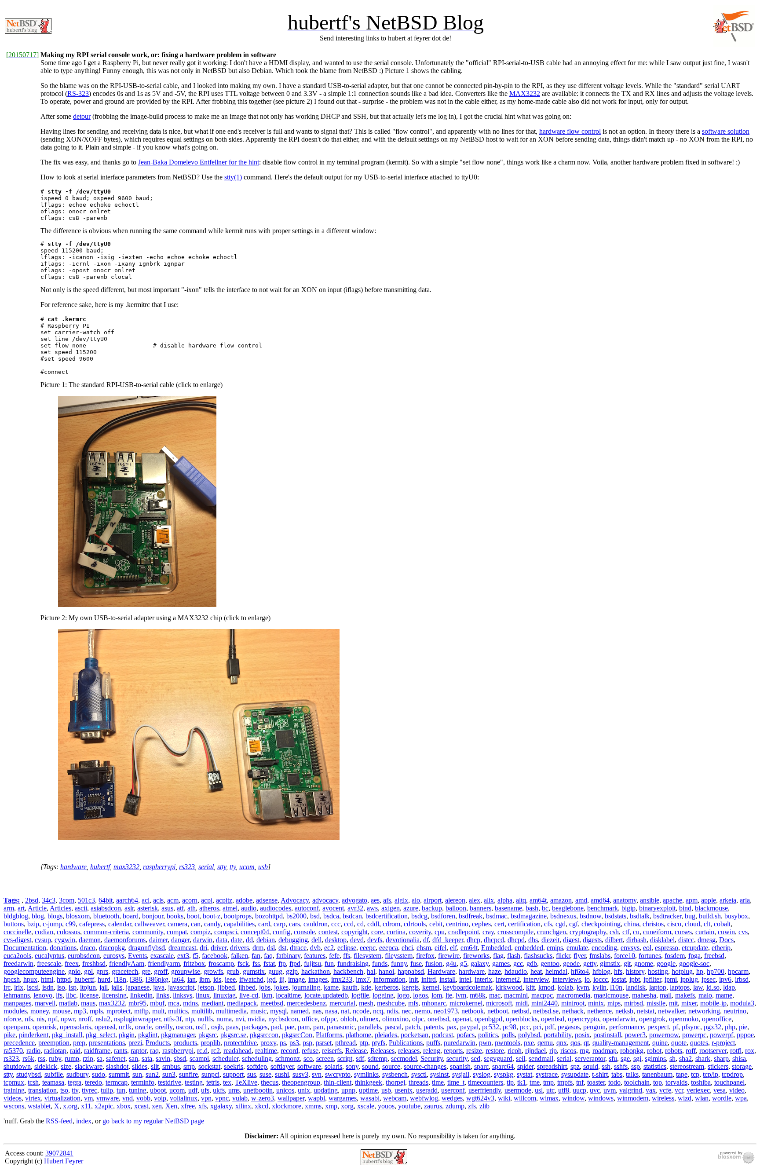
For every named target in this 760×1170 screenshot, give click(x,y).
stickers (718, 1066)
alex (474, 900)
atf (180, 908)
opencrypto (583, 1019)
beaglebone (568, 908)
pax (451, 1027)
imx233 (341, 979)
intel (465, 979)
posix (582, 1034)
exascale (162, 955)
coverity (420, 932)
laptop (657, 987)
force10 (624, 955)
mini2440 (544, 1003)
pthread (345, 1042)
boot (193, 916)
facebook (214, 955)
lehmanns (17, 995)
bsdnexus (563, 916)
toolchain (637, 1082)
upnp (348, 1090)
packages (254, 1027)
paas (232, 1027)
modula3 (742, 1003)
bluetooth (106, 916)
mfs (413, 1003)
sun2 (152, 1074)
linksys (182, 995)
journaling (306, 987)
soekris (233, 1066)
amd (581, 900)
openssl (105, 1027)
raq (154, 1050)
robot (654, 1050)
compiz (200, 932)
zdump (455, 1106)
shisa (739, 1058)
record (289, 1050)
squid (590, 1066)
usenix (404, 1090)
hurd (104, 979)
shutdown (17, 1066)
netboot (497, 1011)
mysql (278, 1011)
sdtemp (377, 1058)
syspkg (503, 1074)
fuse (416, 963)
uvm (609, 1090)
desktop (336, 939)
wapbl (316, 1098)
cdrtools (415, 924)
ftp (282, 963)
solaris (333, 1066)
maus (88, 1003)
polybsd (529, 1034)
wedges (452, 1098)
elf (453, 947)
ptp (363, 1042)
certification (524, 924)
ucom (247, 866)
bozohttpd (269, 916)
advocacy (325, 900)
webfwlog (424, 1098)
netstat (645, 1011)
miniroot (573, 1003)
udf (192, 1090)
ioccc (600, 979)
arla (745, 900)
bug (690, 916)
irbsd (742, 979)
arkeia (728, 900)
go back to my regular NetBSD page (153, 1121)
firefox (425, 955)
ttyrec (89, 1090)
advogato (354, 900)
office (310, 1019)
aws (372, 908)
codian (44, 932)
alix (489, 900)
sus (251, 1074)
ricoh (515, 1050)
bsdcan (352, 916)
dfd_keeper (447, 939)
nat (345, 1011)
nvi (239, 1019)
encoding (604, 947)
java (158, 987)
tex (227, 1082)
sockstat (209, 1066)
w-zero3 (262, 1098)
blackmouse (711, 908)
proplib (210, 1042)
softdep (257, 1066)
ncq (378, 1011)
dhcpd (516, 939)
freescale (49, 963)
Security (431, 1058)
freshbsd (94, 963)
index (83, 1121)
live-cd (248, 995)
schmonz (287, 1058)
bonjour (152, 916)
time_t (455, 1082)
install (447, 979)
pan (318, 1027)
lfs (59, 995)
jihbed (247, 987)
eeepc (368, 947)
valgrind (630, 1090)
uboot (158, 1090)
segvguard (498, 1058)
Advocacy (295, 900)
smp (189, 1066)
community (147, 932)
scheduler (225, 1058)
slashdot (117, 1066)
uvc (595, 1090)
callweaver (149, 924)
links (162, 995)
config (281, 932)
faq (268, 955)
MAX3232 (524, 93)
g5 (463, 963)
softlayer (282, 1066)
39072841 (59, 1153)
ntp (189, 1019)
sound (370, 1066)
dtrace (298, 947)
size (66, 1066)
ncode (361, 1011)
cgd (560, 924)
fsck (243, 963)
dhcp (473, 939)
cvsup (43, 939)
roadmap (604, 1050)
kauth (350, 987)
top (657, 1082)
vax (651, 1090)
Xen (171, 1106)
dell (316, 939)
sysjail (460, 1074)
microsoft (499, 1003)
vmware (107, 1098)
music (258, 1011)
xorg (347, 1106)
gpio (74, 971)
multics (178, 1011)
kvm (583, 987)
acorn (189, 900)
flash (513, 955)
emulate (577, 947)
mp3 (80, 1011)
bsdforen (443, 916)
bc (545, 908)
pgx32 (712, 1027)
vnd (127, 1098)
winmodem (632, 1098)
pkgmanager (178, 1034)
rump (72, 1058)
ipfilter (652, 979)
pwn (485, 1042)
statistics (654, 1066)
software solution (725, 131)
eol (647, 947)
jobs (264, 987)
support (233, 1074)
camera (177, 924)
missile (656, 1003)
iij (282, 979)
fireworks (476, 955)
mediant (212, 1003)
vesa (719, 1090)
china (631, 924)
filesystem (367, 955)
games (501, 963)
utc (550, 1090)
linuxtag (224, 995)
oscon (184, 1027)
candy (212, 924)
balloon (456, 908)
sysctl (419, 1074)
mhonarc (434, 1003)
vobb (143, 1098)
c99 (71, 924)
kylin (599, 987)
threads (418, 1082)
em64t (469, 947)
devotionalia (403, 939)
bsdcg (419, 916)
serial (206, 866)
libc (71, 995)
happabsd (411, 971)
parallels (369, 1027)
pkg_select (100, 1034)
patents (433, 1027)
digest (571, 939)
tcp (695, 1074)
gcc (518, 963)
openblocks (521, 1019)
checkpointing (601, 924)
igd (271, 979)
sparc (481, 1066)
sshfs (621, 1066)
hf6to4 (580, 971)
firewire (449, 955)
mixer (689, 1003)
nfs (29, 1019)
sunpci (210, 1074)
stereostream (687, 1066)
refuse (310, 1050)
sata (147, 1058)
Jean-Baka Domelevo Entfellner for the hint (198, 162)
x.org (70, 1106)
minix (596, 1003)
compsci (225, 932)
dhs (533, 939)
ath (191, 908)
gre (146, 971)
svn (317, 1074)
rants (120, 1050)
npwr (68, 1019)
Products (158, 1042)
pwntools (507, 1042)
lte (449, 995)
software (309, 1066)
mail (666, 995)
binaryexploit (657, 908)
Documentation (25, 947)
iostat (618, 979)
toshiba (701, 1082)
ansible (649, 900)
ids (217, 979)
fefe (334, 955)
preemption (53, 1042)
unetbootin (258, 1090)
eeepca (388, 947)
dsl (271, 947)
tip (510, 1082)
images (318, 979)
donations (63, 947)
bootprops (238, 916)
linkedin (141, 995)
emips (555, 947)
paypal (469, 1027)
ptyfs (378, 1042)
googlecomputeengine (34, 971)
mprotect (118, 1011)
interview (536, 979)
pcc (525, 1027)
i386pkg (157, 979)
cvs (743, 932)
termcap (117, 1082)
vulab (240, 1098)
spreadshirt (552, 1066)
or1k (125, 1027)
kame (331, 987)
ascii (81, 908)
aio (416, 900)
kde (366, 987)
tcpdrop (732, 1074)
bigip (628, 908)
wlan (702, 1098)
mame (724, 995)
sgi (637, 1058)
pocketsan (414, 1034)
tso (64, 1090)
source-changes (425, 1066)
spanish (460, 1066)
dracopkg (112, 947)
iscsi (33, 987)
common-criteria (106, 932)
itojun (88, 987)
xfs (202, 1106)
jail (103, 987)
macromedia (573, 995)
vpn (206, 1098)
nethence (599, 1011)
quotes (699, 1042)
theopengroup (301, 1082)
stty (221, 866)
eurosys (113, 955)
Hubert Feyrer (63, 1161)
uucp (579, 1090)
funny (399, 963)
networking (704, 1011)
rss (41, 1058)
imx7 (363, 979)
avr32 (355, 908)
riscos (568, 1050)
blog (38, 916)
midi (521, 1003)
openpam (16, 1027)
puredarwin (459, 1042)
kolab (565, 987)
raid (75, 1050)
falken (239, 955)
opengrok (652, 1019)
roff (691, 1050)
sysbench (395, 1074)
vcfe (665, 1090)
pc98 (509, 1027)
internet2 (508, 979)
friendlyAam (126, 963)
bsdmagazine (529, 916)
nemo (422, 1011)
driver (219, 947)
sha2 (685, 1058)
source (391, 1066)
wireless (663, 1098)
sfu (613, 1058)
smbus (171, 1066)
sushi (282, 1074)
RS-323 (78, 93)
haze (494, 971)
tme (535, 1082)
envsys (630, 947)
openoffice (716, 1019)
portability (557, 1034)
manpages (17, 1003)
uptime (368, 1090)
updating (326, 1090)
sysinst (439, 1074)
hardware (73, 866)
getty (589, 963)
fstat (269, 963)
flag (498, 955)
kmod (546, 987)
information (389, 979)
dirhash (636, 939)
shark (702, 1058)
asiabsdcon (106, 908)
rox (749, 1050)
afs (387, 900)
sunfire (188, 1074)
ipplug (689, 979)
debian (265, 939)
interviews (566, 979)
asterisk (147, 908)
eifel (440, 947)
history (635, 971)
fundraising (353, 963)
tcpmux (14, 1082)
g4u (451, 963)
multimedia (231, 1011)
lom (436, 995)
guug (275, 971)
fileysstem (399, 955)
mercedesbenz (306, 1003)
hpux (30, 979)
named (299, 1011)
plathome (358, 1034)
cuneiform (657, 932)
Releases (382, 1050)
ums (234, 1090)
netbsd (521, 1011)
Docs (726, 939)
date (236, 939)
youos (386, 1106)
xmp (331, 1106)
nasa (331, 1011)
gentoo (550, 963)
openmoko (683, 1019)
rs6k (28, 1058)
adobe (244, 900)
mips (614, 1003)
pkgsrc (207, 1034)
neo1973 (446, 1011)
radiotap (55, 1050)
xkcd (261, 1106)
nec (406, 1011)
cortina (396, 932)
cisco (674, 924)
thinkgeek (368, 1082)
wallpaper (291, 1098)
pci (537, 1027)
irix (18, 987)
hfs (618, 971)
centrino (457, 924)
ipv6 (725, 979)
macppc (542, 995)
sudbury (77, 1074)
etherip (721, 947)
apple (708, 900)
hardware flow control (570, 131)
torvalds (676, 1082)
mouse (61, 1011)
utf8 (563, 1090)
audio (248, 908)
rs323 (187, 866)
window (573, 1098)
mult (158, 1011)
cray (488, 932)
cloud (692, 924)
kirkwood (509, 987)
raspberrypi (159, 866)
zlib (484, 1106)
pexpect (658, 1027)
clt (707, 924)
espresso (666, 947)
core (377, 932)
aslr (129, 908)
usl (539, 1090)
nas (317, 1011)
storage (742, 1066)
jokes (281, 987)
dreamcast (182, 947)
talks (632, 1074)
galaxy (480, 963)
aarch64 (127, 900)
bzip (33, 924)
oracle (143, 1027)
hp (699, 971)
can (196, 924)
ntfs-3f (173, 1019)
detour (82, 116)
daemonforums (125, 939)
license (89, 995)
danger (180, 939)
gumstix (254, 971)
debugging (293, 939)
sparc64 (503, 1066)
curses (683, 932)
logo (403, 995)
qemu (545, 1042)
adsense (267, 900)
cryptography (588, 932)
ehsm (424, 947)
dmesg (707, 939)
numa (224, 1019)
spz (575, 1066)
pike (9, 1034)
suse (265, 1074)
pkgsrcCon (297, 1034)
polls (508, 1034)
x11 (86, 1106)
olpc (418, 1019)
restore (495, 1050)
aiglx (401, 900)
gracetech (125, 971)
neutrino (734, 1011)
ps (283, 1042)
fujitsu (312, 963)
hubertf (100, 866)
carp (279, 924)
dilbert (614, 939)
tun (121, 1090)
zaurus (433, 1106)
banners (480, 908)
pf (675, 1027)
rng (584, 1050)
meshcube (391, 1003)
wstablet (39, 1106)
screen (325, 1058)
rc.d (202, 1050)
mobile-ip (713, 1003)
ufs (205, 1090)
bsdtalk (640, 916)
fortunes (650, 955)
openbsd (552, 1019)
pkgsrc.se (233, 1034)
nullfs (205, 1019)
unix (304, 1090)
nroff (85, 1019)
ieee (230, 979)
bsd (315, 916)
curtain (704, 932)
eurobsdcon (84, 955)
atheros (209, 908)
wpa (741, 1098)
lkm (267, 995)
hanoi (386, 971)
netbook (472, 1011)
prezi (135, 1042)
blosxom (78, 916)
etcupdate (695, 947)
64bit (106, 900)
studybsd (28, 1074)
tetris (212, 1082)
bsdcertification (386, 916)
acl (146, 900)
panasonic (340, 1027)
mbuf (157, 1003)
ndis (392, 1011)
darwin (202, 939)
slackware (88, 1066)
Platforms (329, 1034)
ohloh (348, 1019)
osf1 (202, 1027)
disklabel (662, 939)
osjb (217, 1027)
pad (276, 1027)
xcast (141, 1106)
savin (163, 1058)
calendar (119, 924)
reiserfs (332, 1050)
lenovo (42, 995)
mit (673, 1003)
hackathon (315, 971)
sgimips (655, 1058)
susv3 (300, 1074)
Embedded (496, 947)
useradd (427, 1090)
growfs (213, 971)
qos (575, 1042)
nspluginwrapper (137, 1019)
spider (525, 1066)
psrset (324, 1042)
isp (73, 987)
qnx (561, 1042)
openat (462, 1019)
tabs (616, 1074)
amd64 (600, 900)
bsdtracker (667, 916)
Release (356, 1050)
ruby (55, 1058)
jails (116, 987)
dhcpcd (494, 939)
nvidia (256, 1019)
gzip (292, 971)
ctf (625, 932)
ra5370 (13, 1050)
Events (137, 955)
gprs (102, 971)
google (666, 963)
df (426, 939)
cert (499, 924)
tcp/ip (710, 1074)
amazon (561, 900)
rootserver (713, 1050)
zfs (472, 1106)
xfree (188, 1106)
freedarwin (18, 963)
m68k (478, 995)
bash (532, 908)
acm (173, 900)
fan (256, 955)
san (133, 1058)
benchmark (602, 908)
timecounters (485, 1082)
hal (371, 971)
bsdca (331, 916)
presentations (107, 1042)
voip (160, 1098)
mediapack (242, 1003)
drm (257, 947)
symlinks (366, 1074)
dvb (315, 947)
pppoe (745, 1034)
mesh (366, 1003)
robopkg (631, 1050)
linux (203, 995)
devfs (374, 939)
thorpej (395, 1082)
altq (521, 900)
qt (586, 1042)
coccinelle (17, 932)
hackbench (348, 971)
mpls (96, 1011)
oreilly (163, 1027)
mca (173, 1003)
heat (536, 971)
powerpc (694, 1034)
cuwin (726, 932)
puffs (433, 1042)
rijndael (535, 1050)
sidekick (45, 1066)
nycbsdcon (283, 1019)
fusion (433, 963)
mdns (190, 1003)
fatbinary (288, 955)
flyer (580, 955)
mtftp (141, 1011)
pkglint (147, 1034)
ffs (346, 955)
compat (177, 932)
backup (432, 908)
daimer (158, 939)
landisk (636, 987)
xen (157, 1106)
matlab (68, 1003)
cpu (440, 932)
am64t (538, 900)
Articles (60, 908)
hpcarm (738, 971)
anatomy (624, 900)
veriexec (698, 1090)
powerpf (721, 1034)
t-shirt (600, 1074)
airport (433, 900)
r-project (723, 1042)
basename (508, 908)
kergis (410, 987)
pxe (529, 1042)
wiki (504, 1098)
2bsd (31, 900)
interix (483, 979)
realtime (266, 1050)
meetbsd (271, 1003)
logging (383, 995)
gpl (88, 971)
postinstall (607, 1034)
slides (139, 1066)
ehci (407, 947)
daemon (90, 939)
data (221, 939)
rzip (88, 1058)
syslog (481, 1074)
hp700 (715, 971)
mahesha (644, 995)
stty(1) (233, 177)
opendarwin (619, 1019)
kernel (430, 987)
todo (614, 1082)
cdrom (391, 924)
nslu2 (102, 1019)
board (131, 916)
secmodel (404, 1058)
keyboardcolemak (467, 987)
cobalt (722, 924)
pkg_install (67, 1034)
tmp (548, 1082)
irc (7, 987)
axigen (390, 908)
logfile (360, 995)
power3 (635, 1034)
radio (33, 1050)
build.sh (710, 916)
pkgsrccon (264, 1034)
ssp (635, 1066)
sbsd (180, 1058)
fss (256, 963)
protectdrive (240, 1042)
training (14, 1090)
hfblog (601, 971)
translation (42, 1090)
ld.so (713, 987)
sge (625, 1058)
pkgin (127, 1034)
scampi (199, 1058)
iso (61, 987)
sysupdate (574, 1074)
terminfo (142, 1082)
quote (679, 1042)
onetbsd (438, 1019)
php (730, 1027)
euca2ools (17, 955)
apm (692, 900)
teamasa (53, 1082)
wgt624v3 (480, 1098)
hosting (658, 971)
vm (88, 1098)
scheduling (257, 1058)
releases (409, 1050)
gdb (531, 963)
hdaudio (515, 971)
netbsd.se (546, 1011)
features (314, 955)
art (21, 908)
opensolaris (75, 1027)
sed (475, 1058)
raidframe (97, 1050)
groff (161, 971)
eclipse (346, 947)
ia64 (178, 979)
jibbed (226, 987)
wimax (549, 1098)
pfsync (691, 1027)
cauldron (315, 924)
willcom (525, 1098)
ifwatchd (251, 979)
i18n (120, 979)
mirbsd (633, 1003)
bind (685, 908)
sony (352, 1066)
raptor (138, 1050)
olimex (369, 1019)
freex (72, 963)
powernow (664, 1034)
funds (379, 963)
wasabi (370, 1098)
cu (636, 932)
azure (410, 908)
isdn (48, 987)
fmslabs (599, 955)
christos (653, 924)
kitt (530, 987)
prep (79, 1042)
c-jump (52, 924)
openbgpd (488, 1019)
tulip (107, 1090)
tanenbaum (657, 1074)
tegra (74, 1082)
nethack (573, 1011)
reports (453, 1050)
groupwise (185, 971)
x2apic (104, 1106)
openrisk (44, 1027)
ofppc (329, 1019)
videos (13, 1098)
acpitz (224, 900)
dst (282, 947)
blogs (55, 916)
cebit (435, 924)
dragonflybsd (146, 947)
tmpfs (565, 1082)
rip (553, 1050)
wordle (721, 1098)
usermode (517, 1090)
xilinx (243, 1106)
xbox (124, 1106)
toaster (596, 1082)
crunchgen (551, 932)
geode (571, 963)
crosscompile (515, 932)
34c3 (48, 900)
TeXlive (246, 1082)
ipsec (709, 979)
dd (249, 939)
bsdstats (615, 916)
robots (673, 1050)
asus (167, 908)
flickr (563, 955)
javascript (181, 987)
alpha (504, 900)
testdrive (169, 1082)
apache (672, 900)
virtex (33, 1098)
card (264, 924)
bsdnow (590, 916)
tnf (580, 1082)
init (413, 979)
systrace (547, 1074)
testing (194, 1082)
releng (431, 1050)
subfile (53, 1074)
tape (681, 1074)
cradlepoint (463, 932)
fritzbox (194, 963)
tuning (137, 1090)
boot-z (211, 916)
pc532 (490, 1027)
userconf (453, 1090)
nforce (12, 1019)
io (587, 979)
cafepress (92, 924)
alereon (455, 900)
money (39, 1011)
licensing (114, 995)
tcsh (33, 1082)
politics (488, 1034)
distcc (686, 939)
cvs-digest (17, 939)
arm (9, 908)
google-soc (694, 963)
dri (203, 947)
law (698, 987)
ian (191, 979)
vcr (679, 1090)
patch (412, 1027)
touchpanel (729, 1082)
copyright (354, 932)
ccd (349, 924)
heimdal (556, 971)
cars (294, 924)
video (737, 1090)
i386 (136, 979)
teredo (93, 1082)
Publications (406, 1042)
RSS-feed (59, 1121)
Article (37, 908)
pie (743, 1027)
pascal (393, 1027)
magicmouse (611, 995)
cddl (373, 924)
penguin (594, 1027)
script (344, 1058)
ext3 (183, 955)
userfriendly (484, 1090)
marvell (45, 1003)
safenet (115, 1058)
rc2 (215, 1050)
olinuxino (395, 1019)
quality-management (620, 1042)
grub (233, 971)
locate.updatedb (326, 995)
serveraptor (590, 1058)
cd (360, 924)
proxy (268, 1042)
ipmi (671, 979)
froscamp (221, 963)
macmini (516, 995)
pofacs (466, 1034)
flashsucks (538, 955)
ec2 (329, 947)
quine (660, 1042)
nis (40, 1019)
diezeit (550, 939)
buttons (14, 924)
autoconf (307, 908)
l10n (616, 987)
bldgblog (16, 916)
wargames (343, 1098)
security (457, 1058)
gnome (643, 963)
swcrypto (338, 1074)
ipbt (634, 979)
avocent (333, 908)
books (175, 916)
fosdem (675, 955)
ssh (606, 1066)
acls (158, 900)
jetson (206, 987)
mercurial (342, 1003)
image (296, 979)
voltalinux (183, 1098)
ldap (729, 987)
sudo (98, 1074)
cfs (548, 924)
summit (119, 1074)
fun (329, 963)
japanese (138, 987)
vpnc (222, 1098)
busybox (736, 916)
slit (155, 1066)
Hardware (441, 971)
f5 (195, 955)
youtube (409, 1106)
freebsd (714, 955)
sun (137, 1074)
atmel (230, 908)
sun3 (168, 1074)
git (627, 963)
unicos (285, 1090)
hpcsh (12, 979)
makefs (685, 995)
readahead (237, 1050)
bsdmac (496, 916)
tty (233, 866)
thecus (269, 1082)
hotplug (682, 971)
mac (495, 995)
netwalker (671, 1011)
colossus (68, 932)
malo (705, 995)
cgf (573, 924)
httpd (64, 979)
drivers (239, 947)
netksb (624, 1011)
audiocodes (275, 908)
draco (87, 947)
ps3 (294, 1042)
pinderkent (33, 1034)
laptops (680, 987)
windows (601, 1098)
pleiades (386, 1034)
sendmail (541, 1058)
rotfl (736, 1050)
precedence (19, 1042)
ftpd (294, 963)
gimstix (610, 963)
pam (304, 1027)
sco (308, 1058)
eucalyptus (49, 955)
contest (328, 932)
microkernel (465, 1003)
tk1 (521, 1082)
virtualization (62, 1098)
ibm (204, 979)
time (438, 1082)
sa (99, 1058)
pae (289, 1027)
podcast (442, 1034)
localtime (288, 995)
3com (66, 900)
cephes (481, 924)
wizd (684, 1098)
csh (614, 932)
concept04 (255, 932)
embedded (529, 947)
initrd (428, 979)
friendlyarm (164, 963)
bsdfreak (470, 916)
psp (307, 1042)
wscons (14, 1106)
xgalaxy (221, 1106)
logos (420, 995)
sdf (360, 1058)
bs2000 (296, 916)
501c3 (86, 900)
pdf (549, 1027)
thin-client (337, 1082)
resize (474, 1050)
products (185, 1042)
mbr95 (137, 1003)
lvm (461, 995)
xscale (365, 1106)
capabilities (239, 924)
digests (592, 939)
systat (524, 1074)
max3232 (126, 866)
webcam (394, 1098)
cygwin (65, 939)
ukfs (219, 1090)
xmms (313, 1106)
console (304, 932)
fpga (694, 955)
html (47, 979)
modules (15, 1011)
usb (263, 866)
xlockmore (286, 1106)
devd (357, 939)
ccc (335, 924)
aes (375, 900)
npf (52, 1019)
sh (672, 1058)
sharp (721, 1058)
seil (520, 1058)
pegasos (569, 1027)
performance (626, 1027)
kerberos (386, 987)
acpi (206, 900)
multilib (201, 1011)
